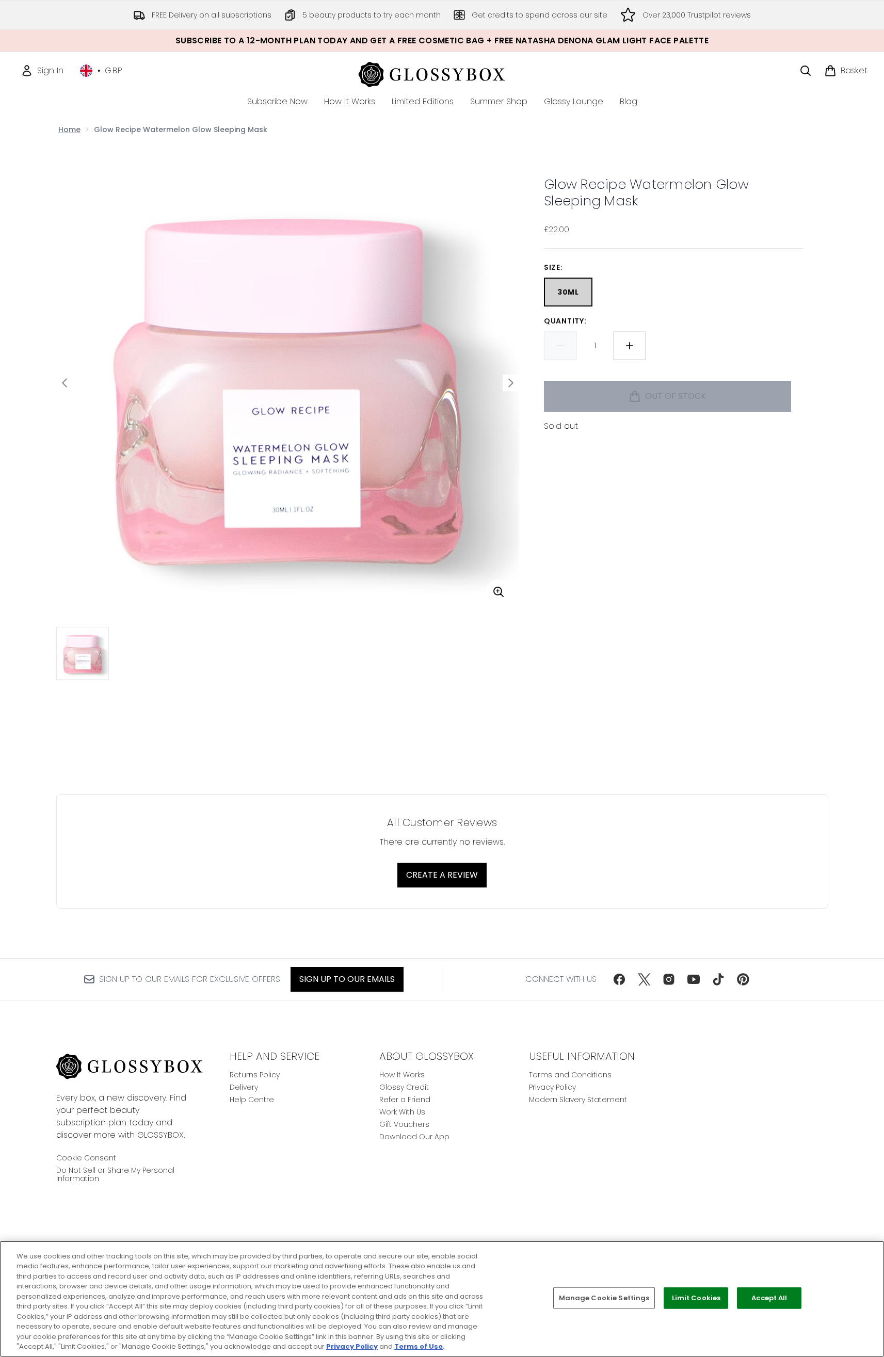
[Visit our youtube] (693, 979)
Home (69, 129)
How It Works (402, 1075)
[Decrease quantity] (560, 345)
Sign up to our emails (347, 979)
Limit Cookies (696, 1298)
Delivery (244, 1087)
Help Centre (252, 1099)
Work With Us (402, 1112)
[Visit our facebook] (619, 979)
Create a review (442, 875)
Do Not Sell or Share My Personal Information (115, 1174)
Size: (553, 267)
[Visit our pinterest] (743, 979)
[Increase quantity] (629, 345)
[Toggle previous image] (64, 383)
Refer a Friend (404, 1099)
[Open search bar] (805, 70)
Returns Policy (255, 1075)
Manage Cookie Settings (604, 1298)
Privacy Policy (552, 1087)
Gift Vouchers (404, 1124)
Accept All (769, 1298)
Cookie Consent (86, 1158)
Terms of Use (418, 1346)
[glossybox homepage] (442, 73)
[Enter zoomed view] (498, 591)
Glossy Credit (404, 1087)
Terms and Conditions (570, 1075)
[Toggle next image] (511, 383)
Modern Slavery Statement (578, 1099)
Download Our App (414, 1137)
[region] (442, 1299)
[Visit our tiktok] (718, 979)
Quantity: (565, 321)
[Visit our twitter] (644, 979)
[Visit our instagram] (668, 979)
